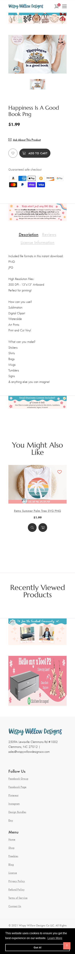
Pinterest (13, 795)
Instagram (14, 803)
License (12, 873)
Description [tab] (28, 234)
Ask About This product (27, 140)
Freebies (13, 856)
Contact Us (14, 906)
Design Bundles (17, 812)
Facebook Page (17, 787)
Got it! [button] (38, 947)
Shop (11, 847)
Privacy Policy (16, 881)
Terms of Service (17, 898)
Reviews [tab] (49, 234)
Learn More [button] (55, 938)
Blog (11, 864)
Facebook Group (18, 778)
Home (11, 839)
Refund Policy (16, 889)
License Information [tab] (37, 242)
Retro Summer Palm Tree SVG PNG (37, 511)
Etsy (10, 820)
